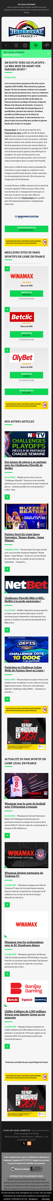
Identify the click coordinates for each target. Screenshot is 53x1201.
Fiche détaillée (27, 299)
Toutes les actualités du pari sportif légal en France (26, 1062)
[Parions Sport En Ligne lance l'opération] (7, 569)
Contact (32, 1139)
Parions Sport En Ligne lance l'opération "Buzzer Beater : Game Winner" (24, 537)
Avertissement (27, 1136)
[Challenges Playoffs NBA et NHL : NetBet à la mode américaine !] (26, 584)
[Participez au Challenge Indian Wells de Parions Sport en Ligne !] (26, 650)
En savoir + (33, 1199)
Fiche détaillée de (26, 228)
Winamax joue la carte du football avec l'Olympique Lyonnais (25, 805)
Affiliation (39, 1136)
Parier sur (26, 293)
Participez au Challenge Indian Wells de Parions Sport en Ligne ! (24, 669)
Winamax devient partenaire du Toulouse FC (24, 874)
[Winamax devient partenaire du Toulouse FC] (26, 855)
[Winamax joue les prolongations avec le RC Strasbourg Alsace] (26, 924)
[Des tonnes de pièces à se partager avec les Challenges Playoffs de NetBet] (26, 444)
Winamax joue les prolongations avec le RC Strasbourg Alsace (24, 943)
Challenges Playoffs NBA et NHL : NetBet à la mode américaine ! (25, 599)
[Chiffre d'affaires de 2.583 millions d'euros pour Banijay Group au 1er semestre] (26, 994)
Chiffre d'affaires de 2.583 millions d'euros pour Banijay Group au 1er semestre (25, 1014)
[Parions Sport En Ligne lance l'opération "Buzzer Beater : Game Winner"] (26, 517)
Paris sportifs (26, 391)
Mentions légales (12, 1136)
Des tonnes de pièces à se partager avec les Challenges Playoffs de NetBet (25, 465)
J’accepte (45, 1199)
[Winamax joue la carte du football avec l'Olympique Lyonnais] (26, 786)
